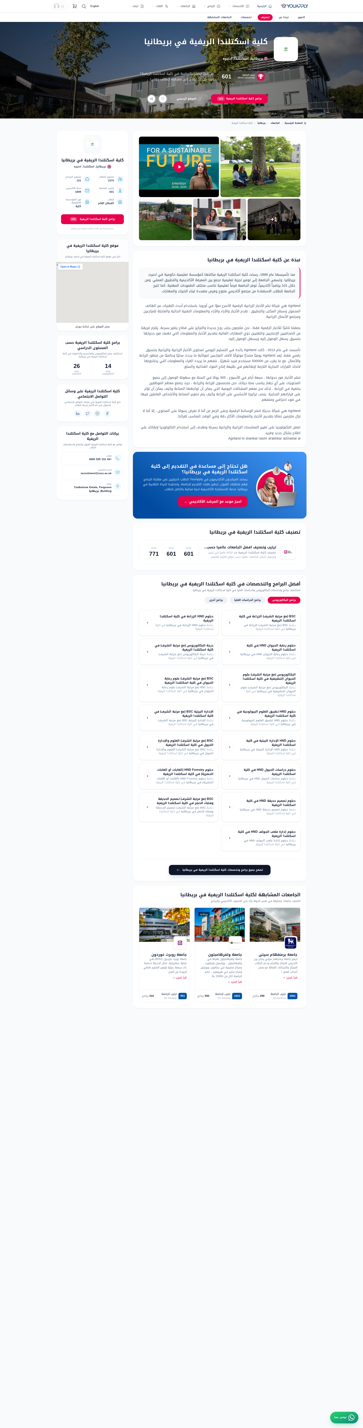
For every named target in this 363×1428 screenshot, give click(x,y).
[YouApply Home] (294, 6)
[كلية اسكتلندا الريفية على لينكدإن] (77, 413)
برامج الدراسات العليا (247, 600)
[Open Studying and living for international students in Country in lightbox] (219, 219)
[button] (60, 6)
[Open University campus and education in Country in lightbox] (165, 219)
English (94, 6)
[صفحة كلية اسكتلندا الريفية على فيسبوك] (107, 413)
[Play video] (179, 167)
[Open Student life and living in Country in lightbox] (260, 167)
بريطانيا (262, 123)
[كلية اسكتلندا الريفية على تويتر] (87, 413)
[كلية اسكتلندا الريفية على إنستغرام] (97, 413)
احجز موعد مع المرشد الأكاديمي (212, 501)
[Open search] (84, 6)
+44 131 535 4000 (100, 459)
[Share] (151, 99)
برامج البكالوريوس (284, 600)
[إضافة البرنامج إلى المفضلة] (163, 99)
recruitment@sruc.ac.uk (96, 473)
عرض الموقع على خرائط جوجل (92, 327)
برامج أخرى (216, 600)
